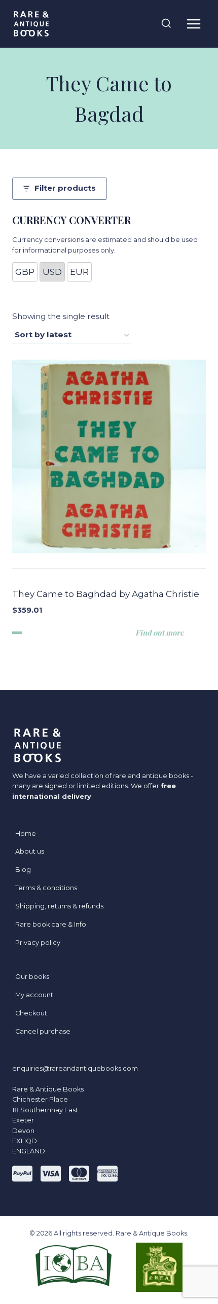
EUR (79, 272)
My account (34, 995)
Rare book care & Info (50, 924)
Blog (23, 869)
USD (52, 272)
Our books (32, 976)
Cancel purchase (42, 1031)
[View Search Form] (166, 24)
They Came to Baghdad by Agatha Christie (105, 594)
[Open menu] (193, 23)
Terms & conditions (46, 888)
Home (25, 833)
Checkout (31, 1013)
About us (29, 851)
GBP (24, 272)
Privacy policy (37, 942)
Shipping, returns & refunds (59, 906)
